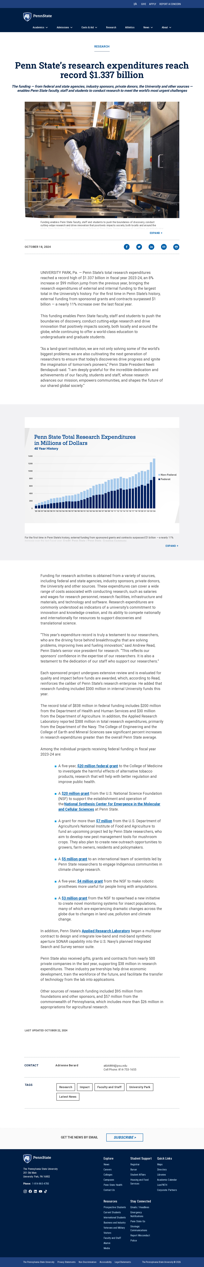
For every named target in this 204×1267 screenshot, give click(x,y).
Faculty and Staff (109, 1087)
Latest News (67, 1096)
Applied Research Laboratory (106, 931)
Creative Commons (115, 540)
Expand (155, 233)
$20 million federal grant (97, 766)
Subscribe (123, 1137)
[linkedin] (151, 247)
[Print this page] (176, 247)
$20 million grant (75, 793)
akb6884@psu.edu (115, 1065)
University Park (139, 1087)
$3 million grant (74, 898)
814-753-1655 (127, 1069)
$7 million (104, 821)
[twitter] (139, 247)
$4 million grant (90, 881)
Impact (85, 1087)
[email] (164, 247)
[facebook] (127, 247)
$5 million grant (74, 859)
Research (101, 46)
